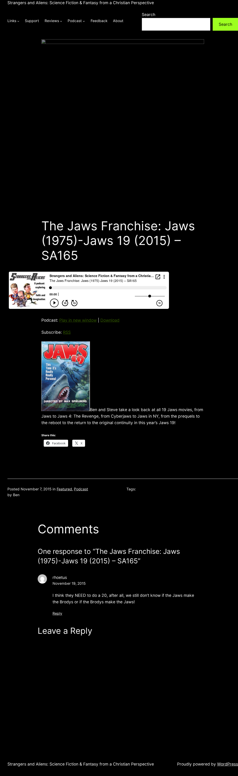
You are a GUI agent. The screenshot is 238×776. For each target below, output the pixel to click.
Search (148, 14)
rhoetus (60, 577)
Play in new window (78, 320)
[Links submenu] (18, 21)
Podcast (81, 489)
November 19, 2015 (69, 583)
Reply (57, 613)
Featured (64, 489)
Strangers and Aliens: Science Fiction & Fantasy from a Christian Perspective (80, 2)
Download (109, 320)
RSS (67, 332)
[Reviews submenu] (61, 21)
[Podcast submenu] (84, 21)
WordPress (227, 764)
